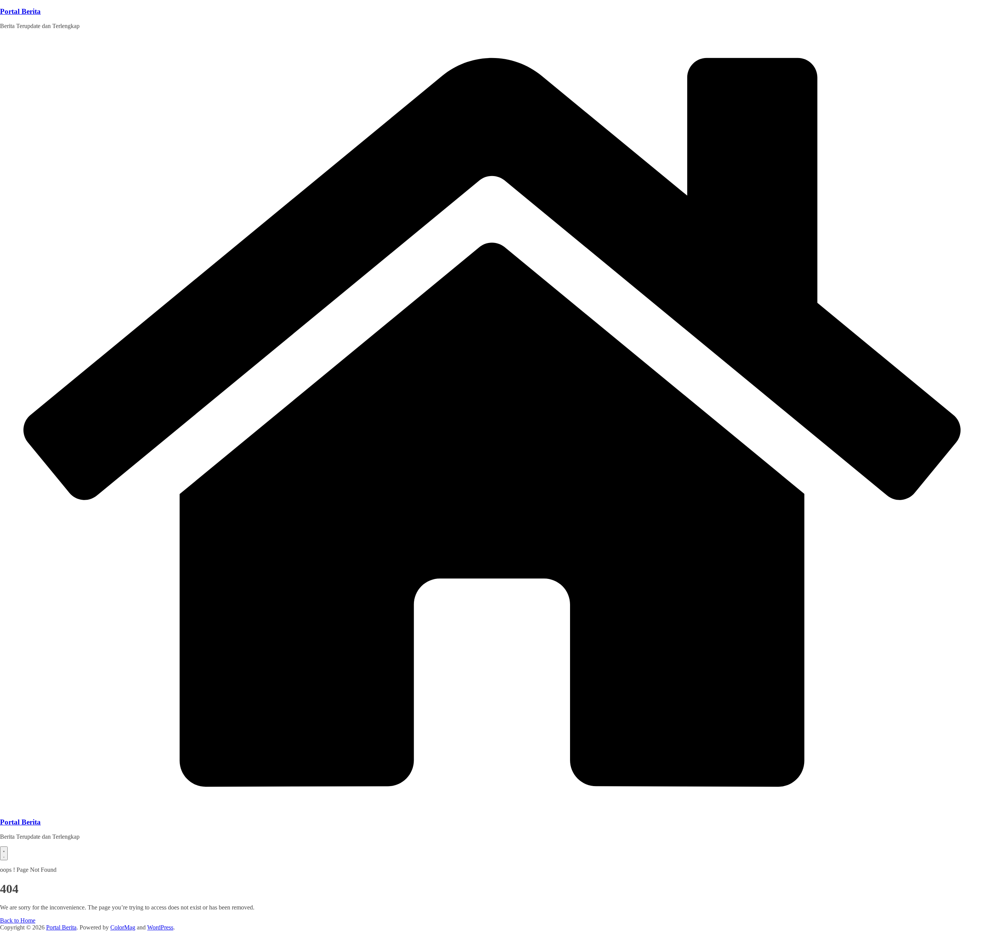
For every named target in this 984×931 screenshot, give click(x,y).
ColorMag (122, 927)
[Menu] (4, 853)
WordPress (160, 927)
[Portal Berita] (492, 807)
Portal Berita (20, 11)
